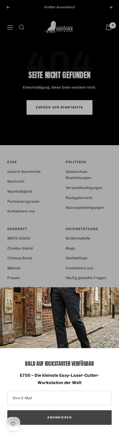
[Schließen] (109, 297)
